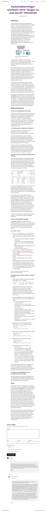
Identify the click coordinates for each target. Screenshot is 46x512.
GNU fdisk (16, 233)
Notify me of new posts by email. (13, 451)
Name (8, 440)
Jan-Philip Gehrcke (15, 476)
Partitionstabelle (27, 233)
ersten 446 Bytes (21, 324)
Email (19, 440)
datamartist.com (17, 57)
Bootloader (15, 252)
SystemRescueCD (14, 118)
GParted (14, 267)
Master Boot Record (17, 249)
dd (25, 249)
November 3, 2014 (12, 459)
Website (30, 440)
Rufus (26, 121)
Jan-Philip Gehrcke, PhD (5, 1)
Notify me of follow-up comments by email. (14, 449)
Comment (8, 428)
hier (21, 118)
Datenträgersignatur (23, 252)
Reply (11, 474)
